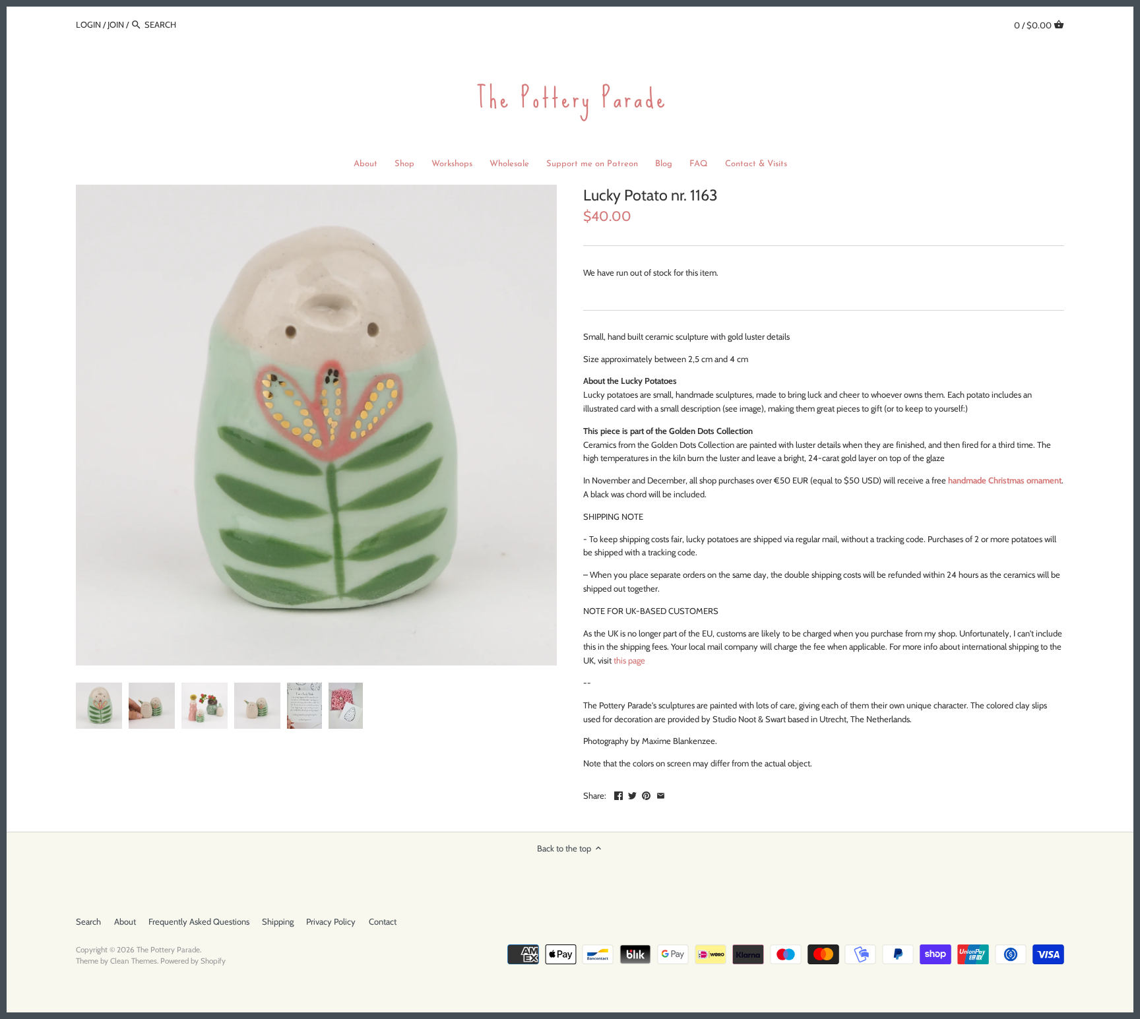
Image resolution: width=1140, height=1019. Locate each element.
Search (88, 921)
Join (116, 24)
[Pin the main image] (646, 794)
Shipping (278, 921)
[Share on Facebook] (618, 794)
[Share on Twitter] (632, 794)
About (125, 921)
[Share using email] (660, 794)
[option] (99, 706)
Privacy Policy (331, 921)
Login (88, 24)
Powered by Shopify (193, 961)
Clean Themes (133, 961)
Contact (382, 921)
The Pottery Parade (168, 949)
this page (629, 660)
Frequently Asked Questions (198, 921)
